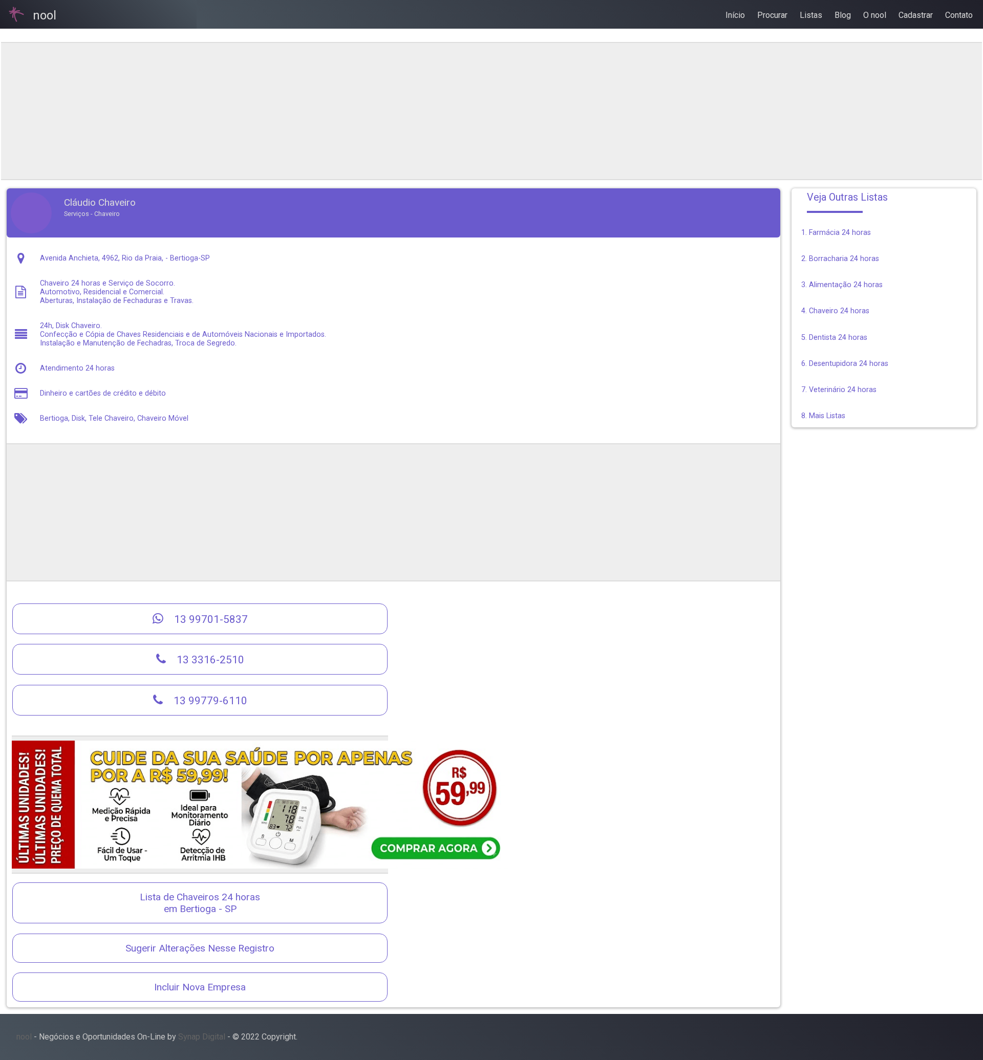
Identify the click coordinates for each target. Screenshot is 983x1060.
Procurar (772, 15)
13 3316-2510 (209, 660)
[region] (393, 111)
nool (24, 1037)
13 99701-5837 (210, 619)
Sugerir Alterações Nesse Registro (199, 948)
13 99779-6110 (209, 701)
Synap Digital (201, 1037)
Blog (843, 15)
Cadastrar (916, 15)
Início (735, 15)
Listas (811, 15)
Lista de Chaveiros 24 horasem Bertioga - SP (200, 903)
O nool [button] (874, 15)
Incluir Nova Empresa (200, 987)
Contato (959, 15)
